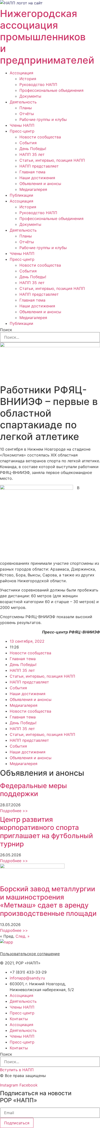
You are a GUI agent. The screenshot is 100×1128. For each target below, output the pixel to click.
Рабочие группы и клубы (43, 119)
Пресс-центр (22, 131)
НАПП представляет (39, 166)
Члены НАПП (22, 125)
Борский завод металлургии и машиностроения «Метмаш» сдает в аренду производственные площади (48, 901)
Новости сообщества (40, 137)
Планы (25, 107)
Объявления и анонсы (40, 183)
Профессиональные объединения (51, 90)
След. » (23, 936)
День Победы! (32, 148)
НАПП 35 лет (32, 154)
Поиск (6, 330)
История (27, 78)
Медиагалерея (33, 189)
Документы (30, 96)
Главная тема (32, 171)
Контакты (19, 1018)
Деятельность (23, 102)
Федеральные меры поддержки (33, 790)
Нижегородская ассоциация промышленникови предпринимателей (47, 37)
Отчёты (26, 113)
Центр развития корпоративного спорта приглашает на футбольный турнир (46, 831)
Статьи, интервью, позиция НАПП (52, 160)
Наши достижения (37, 177)
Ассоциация (21, 72)
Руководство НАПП (38, 84)
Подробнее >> (14, 810)
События (28, 142)
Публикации (21, 195)
